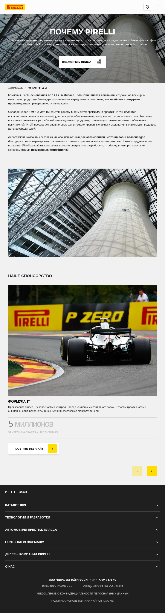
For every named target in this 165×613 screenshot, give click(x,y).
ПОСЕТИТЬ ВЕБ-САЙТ (28, 448)
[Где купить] (147, 7)
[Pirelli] (19, 7)
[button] (137, 471)
